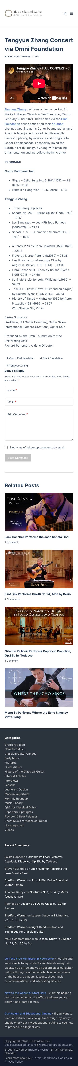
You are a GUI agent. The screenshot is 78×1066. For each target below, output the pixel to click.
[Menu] (71, 13)
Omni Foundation (51, 358)
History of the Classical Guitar (24, 771)
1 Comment (11, 542)
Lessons (10, 785)
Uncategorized (14, 825)
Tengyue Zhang (15, 109)
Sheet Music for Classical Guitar (26, 821)
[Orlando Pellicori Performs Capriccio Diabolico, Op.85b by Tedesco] (39, 626)
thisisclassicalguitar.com (20, 1044)
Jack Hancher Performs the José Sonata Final (37, 537)
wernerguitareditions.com (55, 1044)
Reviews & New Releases (21, 816)
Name (12, 390)
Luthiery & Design (16, 789)
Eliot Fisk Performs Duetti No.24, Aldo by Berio (38, 594)
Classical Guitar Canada (20, 753)
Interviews (12, 780)
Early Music (12, 758)
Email (11, 401)
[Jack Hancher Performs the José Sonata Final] (39, 512)
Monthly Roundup (16, 798)
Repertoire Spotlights (19, 812)
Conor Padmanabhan (20, 358)
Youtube (57, 124)
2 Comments (12, 599)
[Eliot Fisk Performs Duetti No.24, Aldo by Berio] (39, 569)
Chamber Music (15, 749)
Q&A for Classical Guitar (21, 807)
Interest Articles (15, 776)
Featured (11, 762)
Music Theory (14, 803)
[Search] (65, 13)
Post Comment (18, 457)
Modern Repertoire (17, 794)
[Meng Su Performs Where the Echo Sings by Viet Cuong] (39, 687)
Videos (9, 830)
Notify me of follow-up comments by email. (37, 447)
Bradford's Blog (15, 744)
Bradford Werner (16, 880)
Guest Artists (13, 767)
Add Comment (17, 414)
